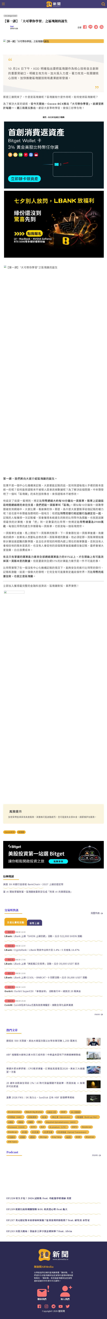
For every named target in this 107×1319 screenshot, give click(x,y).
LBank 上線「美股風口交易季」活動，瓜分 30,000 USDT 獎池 (46, 963)
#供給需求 (32, 1117)
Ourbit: (8, 991)
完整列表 (95, 913)
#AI (39, 1122)
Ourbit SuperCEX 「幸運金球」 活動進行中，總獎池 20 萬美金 (47, 991)
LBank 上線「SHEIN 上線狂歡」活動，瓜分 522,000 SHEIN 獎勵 (48, 936)
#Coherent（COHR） (17, 1127)
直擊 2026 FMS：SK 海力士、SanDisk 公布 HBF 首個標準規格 (40, 1097)
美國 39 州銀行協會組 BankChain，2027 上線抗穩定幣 (33, 884)
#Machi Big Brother (34, 1112)
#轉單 (30, 1122)
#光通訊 (11, 1137)
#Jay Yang (56, 1137)
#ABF (63, 1112)
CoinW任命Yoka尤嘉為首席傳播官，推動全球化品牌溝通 (43, 1005)
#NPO (74, 1127)
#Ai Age (43, 1137)
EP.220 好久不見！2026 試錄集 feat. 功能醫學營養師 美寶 (38, 1198)
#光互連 (35, 1132)
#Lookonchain (14, 1112)
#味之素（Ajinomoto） (61, 1117)
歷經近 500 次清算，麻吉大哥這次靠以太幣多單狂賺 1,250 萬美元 (41, 1040)
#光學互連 (48, 1132)
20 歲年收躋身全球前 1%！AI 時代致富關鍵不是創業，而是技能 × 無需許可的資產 (45, 1084)
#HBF (78, 1137)
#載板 (20, 1122)
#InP (42, 1127)
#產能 (10, 1122)
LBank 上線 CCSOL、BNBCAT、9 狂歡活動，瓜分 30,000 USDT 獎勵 (50, 977)
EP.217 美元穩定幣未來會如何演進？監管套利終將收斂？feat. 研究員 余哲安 (48, 1220)
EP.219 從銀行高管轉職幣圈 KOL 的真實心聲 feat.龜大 (36, 1209)
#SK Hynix (12, 1142)
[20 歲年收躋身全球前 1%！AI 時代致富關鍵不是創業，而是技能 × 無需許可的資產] (94, 1087)
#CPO (33, 1127)
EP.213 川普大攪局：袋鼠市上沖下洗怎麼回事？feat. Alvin (39, 1231)
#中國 (24, 1132)
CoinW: (8, 1005)
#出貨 (44, 1117)
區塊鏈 (21, 832)
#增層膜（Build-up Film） (87, 1117)
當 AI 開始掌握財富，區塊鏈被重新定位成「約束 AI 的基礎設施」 (38, 891)
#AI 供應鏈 (75, 1112)
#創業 (68, 1137)
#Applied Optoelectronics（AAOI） (61, 1122)
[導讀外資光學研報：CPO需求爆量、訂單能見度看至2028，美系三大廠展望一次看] (94, 1073)
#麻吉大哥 (51, 1112)
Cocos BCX (9, 832)
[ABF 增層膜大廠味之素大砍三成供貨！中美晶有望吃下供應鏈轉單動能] (94, 1059)
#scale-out (86, 1127)
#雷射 (32, 1137)
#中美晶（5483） (15, 1117)
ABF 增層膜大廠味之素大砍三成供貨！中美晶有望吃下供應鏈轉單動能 (43, 1054)
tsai (12, 26)
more (97, 1014)
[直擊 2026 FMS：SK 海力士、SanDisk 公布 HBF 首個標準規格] (94, 1101)
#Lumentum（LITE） (58, 1127)
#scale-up (12, 1132)
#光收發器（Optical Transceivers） (72, 1132)
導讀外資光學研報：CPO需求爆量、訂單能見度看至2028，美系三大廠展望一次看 (45, 1070)
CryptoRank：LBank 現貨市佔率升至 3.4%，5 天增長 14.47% (47, 949)
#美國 (22, 1137)
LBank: (8, 936)
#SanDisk (90, 1137)
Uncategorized (10, 16)
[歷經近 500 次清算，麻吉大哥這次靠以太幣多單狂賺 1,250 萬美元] (94, 1045)
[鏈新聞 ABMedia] (53, 4)
